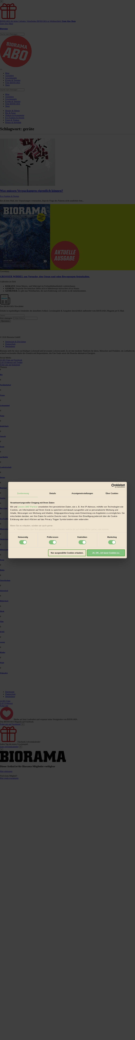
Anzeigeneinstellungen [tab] (82, 493)
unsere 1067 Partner (28, 507)
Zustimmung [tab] (23, 493)
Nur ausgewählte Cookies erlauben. (67, 553)
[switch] (52, 542)
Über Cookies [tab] (112, 493)
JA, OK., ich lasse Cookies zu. (106, 553)
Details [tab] (52, 493)
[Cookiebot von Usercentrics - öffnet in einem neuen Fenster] (113, 486)
